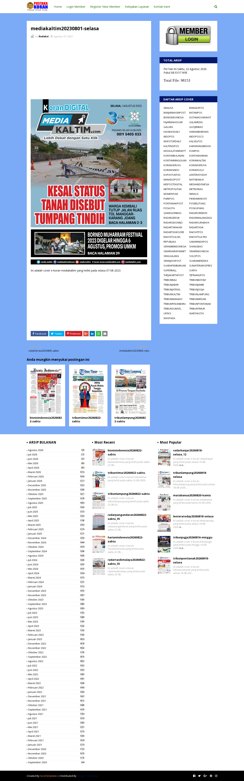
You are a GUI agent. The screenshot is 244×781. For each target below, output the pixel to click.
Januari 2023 (56, 639)
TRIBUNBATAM (197, 280)
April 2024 (56, 573)
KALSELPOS (195, 141)
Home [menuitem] (58, 6)
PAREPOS (169, 198)
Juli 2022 (56, 665)
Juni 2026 (56, 459)
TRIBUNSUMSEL (172, 308)
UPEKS (167, 313)
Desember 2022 (56, 643)
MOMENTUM (171, 194)
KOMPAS (194, 151)
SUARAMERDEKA (198, 261)
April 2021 (56, 731)
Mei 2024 (56, 569)
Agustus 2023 (56, 608)
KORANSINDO (171, 170)
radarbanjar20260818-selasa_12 (188, 452)
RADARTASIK (196, 227)
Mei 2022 (56, 674)
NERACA (193, 194)
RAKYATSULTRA (198, 237)
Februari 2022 (56, 687)
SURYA (193, 270)
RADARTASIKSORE (174, 232)
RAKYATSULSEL (172, 237)
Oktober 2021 (56, 705)
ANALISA (168, 108)
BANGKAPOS (196, 108)
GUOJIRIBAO (196, 127)
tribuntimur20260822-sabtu (126, 473)
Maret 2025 (56, 525)
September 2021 (56, 709)
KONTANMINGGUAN (175, 160)
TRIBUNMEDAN (197, 299)
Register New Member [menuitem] (105, 6)
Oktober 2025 (56, 494)
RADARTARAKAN (173, 227)
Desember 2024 (56, 538)
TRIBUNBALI (170, 280)
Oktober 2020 (56, 758)
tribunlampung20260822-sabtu (129, 494)
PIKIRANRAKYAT (198, 198)
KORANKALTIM (197, 160)
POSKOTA (169, 208)
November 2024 (56, 542)
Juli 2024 (56, 560)
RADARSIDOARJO (173, 222)
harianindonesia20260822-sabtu (125, 539)
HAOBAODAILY (172, 131)
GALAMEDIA (196, 122)
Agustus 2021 (56, 714)
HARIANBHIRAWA (199, 131)
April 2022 (56, 678)
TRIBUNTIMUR (197, 308)
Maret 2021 (56, 736)
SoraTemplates (49, 776)
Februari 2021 (56, 740)
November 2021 (56, 700)
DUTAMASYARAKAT (200, 117)
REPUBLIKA (170, 241)
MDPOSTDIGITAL (173, 184)
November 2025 (56, 489)
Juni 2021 (56, 722)
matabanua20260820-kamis (192, 495)
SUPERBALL (170, 270)
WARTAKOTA (196, 313)
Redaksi (44, 36)
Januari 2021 (56, 744)
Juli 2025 (56, 507)
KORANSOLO (196, 170)
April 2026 (56, 467)
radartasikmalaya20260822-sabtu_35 (127, 562)
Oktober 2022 (56, 652)
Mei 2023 (56, 621)
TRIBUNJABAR (171, 284)
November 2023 (56, 595)
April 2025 (56, 520)
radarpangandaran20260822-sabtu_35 (127, 517)
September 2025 (56, 498)
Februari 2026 (56, 476)
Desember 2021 (56, 696)
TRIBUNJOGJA (196, 289)
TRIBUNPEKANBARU (175, 304)
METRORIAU (196, 189)
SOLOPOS (195, 256)
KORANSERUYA (172, 165)
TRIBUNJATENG (172, 289)
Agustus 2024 (56, 555)
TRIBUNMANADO (173, 299)
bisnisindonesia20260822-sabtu (125, 452)
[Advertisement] (89, 70)
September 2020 (56, 762)
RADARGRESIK (172, 217)
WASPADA (169, 318)
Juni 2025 (56, 511)
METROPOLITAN (172, 189)
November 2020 (56, 753)
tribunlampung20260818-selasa (190, 475)
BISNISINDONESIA (174, 117)
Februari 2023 (56, 634)
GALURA (168, 127)
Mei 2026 (56, 463)
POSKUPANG (196, 208)
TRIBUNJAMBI (196, 284)
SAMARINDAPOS (198, 241)
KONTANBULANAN (174, 155)
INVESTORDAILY (172, 141)
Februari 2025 (56, 529)
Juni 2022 (56, 670)
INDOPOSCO (196, 136)
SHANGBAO (196, 246)
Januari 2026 (56, 481)
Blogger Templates (88, 776)
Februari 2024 (56, 582)
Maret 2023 (56, 630)
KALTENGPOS (171, 146)
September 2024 (56, 551)
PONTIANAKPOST (173, 203)
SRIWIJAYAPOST (172, 261)
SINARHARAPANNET (175, 251)
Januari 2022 (56, 692)
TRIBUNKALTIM (172, 294)
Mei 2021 (56, 727)
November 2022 (56, 648)
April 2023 (56, 626)
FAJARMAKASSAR (173, 122)
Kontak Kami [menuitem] (162, 6)
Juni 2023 (56, 617)
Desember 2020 (56, 749)
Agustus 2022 (56, 661)
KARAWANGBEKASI (200, 146)
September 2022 (56, 656)
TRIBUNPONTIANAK (200, 304)
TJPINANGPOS (197, 275)
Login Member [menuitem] (76, 6)
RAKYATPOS (196, 232)
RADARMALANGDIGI (200, 217)
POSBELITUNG (197, 203)
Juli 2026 (56, 454)
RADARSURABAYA (199, 222)
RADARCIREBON (198, 213)
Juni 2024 (56, 564)
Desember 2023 (56, 590)
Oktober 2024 (56, 547)
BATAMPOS (195, 112)
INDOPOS (169, 136)
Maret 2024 (56, 577)
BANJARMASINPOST (175, 112)
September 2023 (56, 604)
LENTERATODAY (198, 174)
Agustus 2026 (56, 450)
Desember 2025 (56, 485)
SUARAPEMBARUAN (175, 265)
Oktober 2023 (56, 599)
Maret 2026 (56, 472)
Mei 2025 (56, 516)
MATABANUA (196, 179)
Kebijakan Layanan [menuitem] (137, 6)
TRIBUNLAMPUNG (199, 294)
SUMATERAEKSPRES (200, 265)
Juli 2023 (56, 612)
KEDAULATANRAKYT (175, 151)
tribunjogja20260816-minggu (192, 537)
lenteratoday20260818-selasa (193, 516)
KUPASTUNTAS (172, 174)
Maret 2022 (56, 683)
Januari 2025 (56, 533)
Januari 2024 (56, 586)
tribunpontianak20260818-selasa (191, 560)
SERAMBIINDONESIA (175, 246)
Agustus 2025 (56, 503)
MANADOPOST (172, 179)
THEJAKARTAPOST (174, 275)
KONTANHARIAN (198, 155)
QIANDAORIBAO (172, 213)
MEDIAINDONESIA (199, 184)
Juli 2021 (56, 718)
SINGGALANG (171, 256)
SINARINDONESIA (199, 251)
